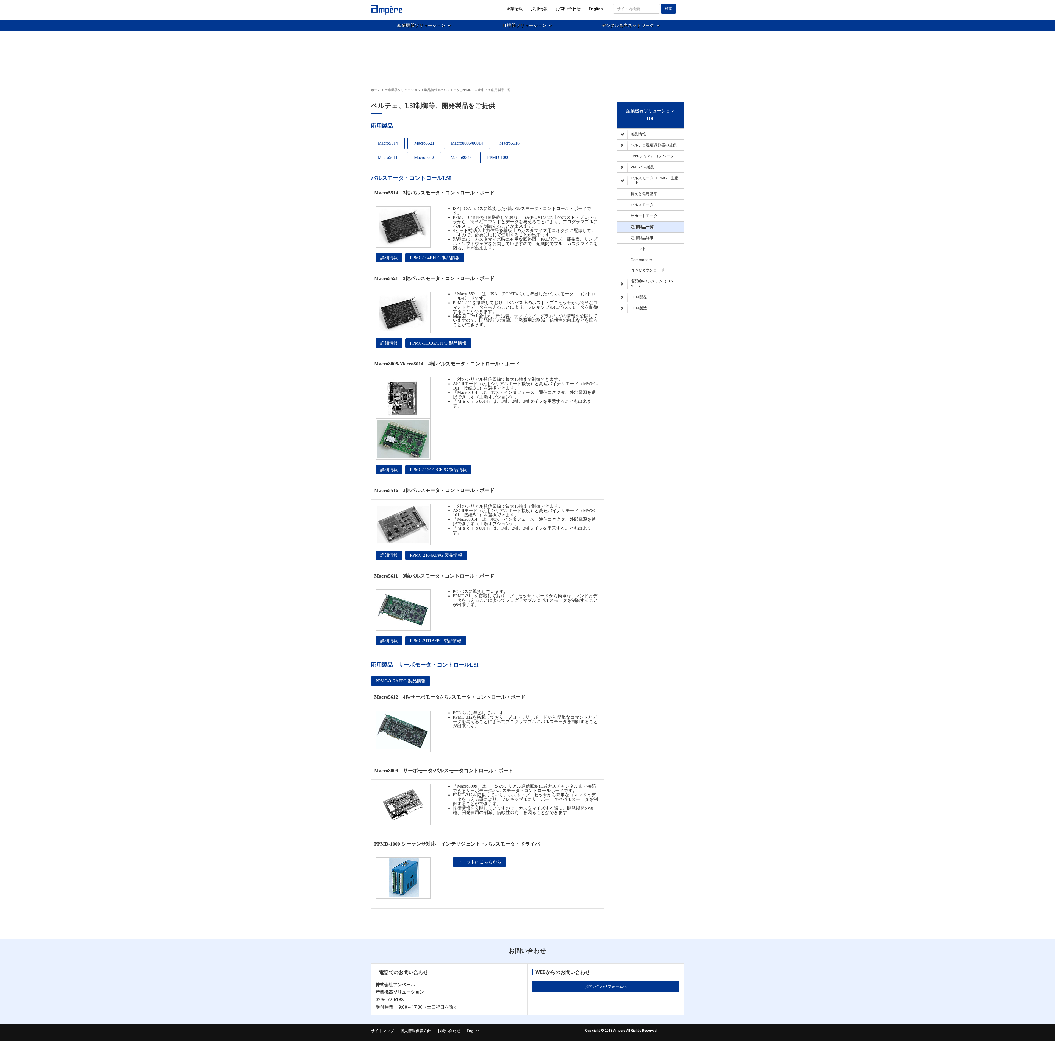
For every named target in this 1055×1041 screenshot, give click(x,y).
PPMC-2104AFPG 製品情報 (436, 555)
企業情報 (514, 8)
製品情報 (638, 134)
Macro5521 (424, 143)
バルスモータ (642, 205)
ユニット (638, 249)
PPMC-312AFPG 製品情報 (401, 681)
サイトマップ (382, 1031)
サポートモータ (644, 216)
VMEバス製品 (642, 167)
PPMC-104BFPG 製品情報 (435, 257)
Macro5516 (509, 143)
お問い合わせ (568, 8)
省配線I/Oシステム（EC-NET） (652, 283)
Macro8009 (461, 157)
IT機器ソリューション (524, 25)
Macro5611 (388, 157)
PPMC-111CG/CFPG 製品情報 (438, 343)
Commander (641, 260)
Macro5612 (424, 157)
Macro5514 (388, 143)
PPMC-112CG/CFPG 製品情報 (438, 469)
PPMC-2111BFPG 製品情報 (435, 640)
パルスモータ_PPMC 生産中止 (654, 180)
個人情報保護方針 (415, 1031)
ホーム (376, 90)
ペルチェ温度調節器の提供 (654, 145)
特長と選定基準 (644, 194)
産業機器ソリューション (421, 25)
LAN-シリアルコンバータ (652, 156)
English (596, 8)
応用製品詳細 (642, 238)
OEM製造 (639, 308)
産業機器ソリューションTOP (650, 114)
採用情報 (539, 8)
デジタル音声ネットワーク (627, 25)
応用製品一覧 (642, 227)
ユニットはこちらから (479, 862)
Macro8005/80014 (467, 143)
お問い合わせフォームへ (606, 986)
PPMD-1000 (498, 157)
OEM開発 (639, 297)
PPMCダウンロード (648, 270)
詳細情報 (389, 257)
